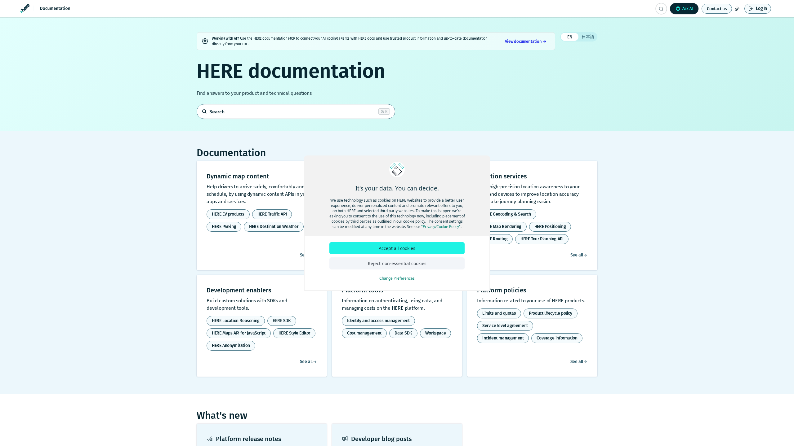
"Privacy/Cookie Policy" (441, 226)
